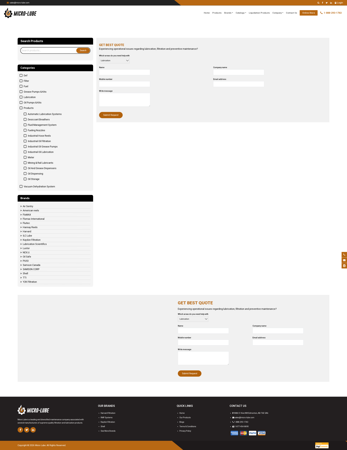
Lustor (26, 248)
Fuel (26, 86)
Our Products (185, 417)
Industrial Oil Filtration (39, 141)
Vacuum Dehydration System (39, 186)
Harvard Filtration (108, 413)
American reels (31, 210)
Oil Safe (27, 256)
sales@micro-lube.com (19, 3)
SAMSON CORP (31, 269)
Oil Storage (33, 179)
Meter (31, 157)
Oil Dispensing (35, 173)
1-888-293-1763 (241, 422)
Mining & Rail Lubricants (40, 162)
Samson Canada (31, 265)
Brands (228, 13)
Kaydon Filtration (32, 239)
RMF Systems (107, 417)
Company (277, 13)
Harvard (27, 231)
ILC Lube (27, 235)
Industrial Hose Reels (39, 135)
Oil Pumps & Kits (32, 102)
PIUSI (26, 260)
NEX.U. (26, 252)
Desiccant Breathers (39, 119)
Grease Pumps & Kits (35, 91)
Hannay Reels (30, 227)
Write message (106, 91)
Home (207, 13)
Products (216, 13)
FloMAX (27, 214)
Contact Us (291, 13)
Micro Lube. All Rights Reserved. (50, 445)
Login (340, 2)
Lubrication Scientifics (35, 244)
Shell (25, 273)
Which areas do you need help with (114, 56)
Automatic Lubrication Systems (45, 114)
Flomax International (33, 218)
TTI (24, 277)
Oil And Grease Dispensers (42, 168)
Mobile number (106, 79)
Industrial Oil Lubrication (41, 152)
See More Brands (108, 431)
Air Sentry (28, 206)
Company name (220, 67)
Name (101, 67)
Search (83, 50)
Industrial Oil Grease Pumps (43, 146)
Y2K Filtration (30, 281)
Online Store (308, 13)
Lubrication (30, 97)
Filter (26, 80)
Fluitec (26, 223)
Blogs (181, 422)
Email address (219, 79)
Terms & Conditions (187, 426)
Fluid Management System (42, 124)
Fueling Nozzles (36, 130)
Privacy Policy (185, 431)
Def (26, 75)
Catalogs (240, 13)
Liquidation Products (259, 13)
